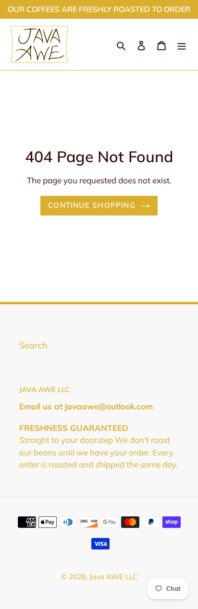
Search (33, 345)
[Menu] (182, 44)
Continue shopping (92, 205)
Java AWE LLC (113, 576)
